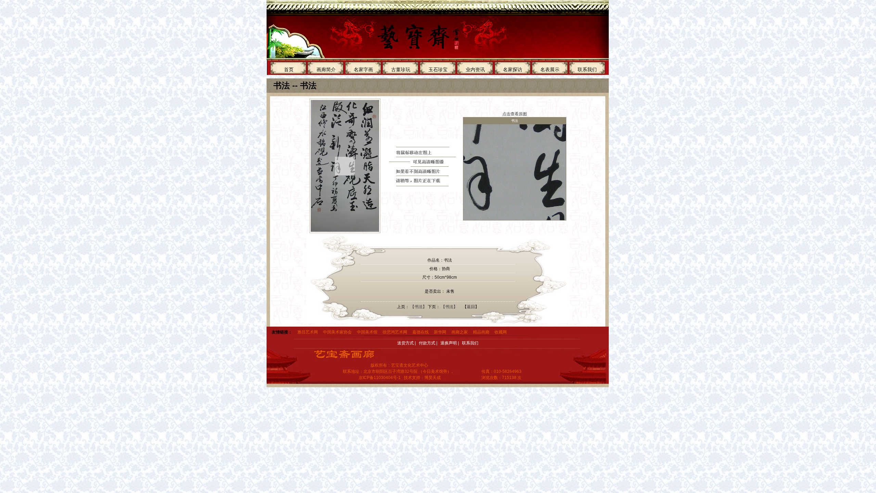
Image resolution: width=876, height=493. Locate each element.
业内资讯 (475, 69)
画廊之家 (459, 332)
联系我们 (587, 69)
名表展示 (549, 69)
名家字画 (363, 69)
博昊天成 (432, 377)
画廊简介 (326, 69)
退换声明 (448, 343)
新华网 (440, 332)
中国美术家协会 (337, 332)
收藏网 (500, 332)
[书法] (343, 166)
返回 (471, 306)
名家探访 (512, 69)
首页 (289, 69)
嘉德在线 (420, 332)
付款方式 (427, 343)
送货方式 (405, 343)
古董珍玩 (400, 69)
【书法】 (418, 306)
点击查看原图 (514, 114)
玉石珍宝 (438, 69)
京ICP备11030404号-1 (380, 377)
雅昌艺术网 (307, 332)
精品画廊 (481, 332)
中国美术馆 (367, 332)
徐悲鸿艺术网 (395, 332)
